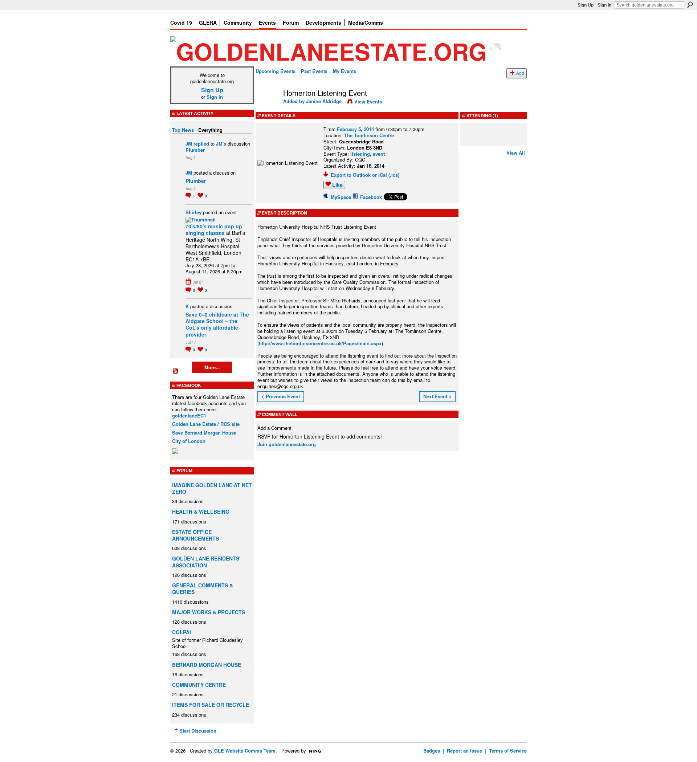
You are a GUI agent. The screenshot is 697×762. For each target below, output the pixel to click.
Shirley (193, 212)
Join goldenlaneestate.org (286, 444)
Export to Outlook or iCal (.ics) (365, 174)
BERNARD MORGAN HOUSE (206, 664)
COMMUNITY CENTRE (199, 684)
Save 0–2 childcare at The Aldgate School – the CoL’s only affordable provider (217, 324)
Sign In (604, 5)
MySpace (341, 196)
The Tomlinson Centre (369, 135)
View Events (368, 101)
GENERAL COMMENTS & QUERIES (202, 588)
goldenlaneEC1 (189, 415)
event (379, 153)
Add (520, 73)
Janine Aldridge (324, 101)
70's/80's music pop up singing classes (214, 229)
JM (189, 143)
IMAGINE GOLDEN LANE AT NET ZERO (212, 488)
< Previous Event (280, 396)
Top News (183, 129)
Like (337, 184)
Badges (431, 750)
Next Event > (437, 396)
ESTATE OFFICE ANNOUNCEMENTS (195, 535)
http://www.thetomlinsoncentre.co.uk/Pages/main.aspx (320, 343)
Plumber (195, 149)
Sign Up (586, 5)
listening (360, 153)
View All (515, 152)
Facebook (371, 196)
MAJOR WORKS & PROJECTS (208, 612)
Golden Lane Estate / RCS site (206, 423)
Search (690, 4)
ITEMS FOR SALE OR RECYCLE (210, 704)
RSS (175, 371)
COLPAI (181, 632)
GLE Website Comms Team (245, 750)
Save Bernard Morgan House (204, 432)
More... (212, 367)
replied (201, 143)
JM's (221, 143)
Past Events (314, 71)
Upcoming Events (275, 71)
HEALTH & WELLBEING (200, 511)
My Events (344, 71)
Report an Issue (464, 750)
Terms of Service (508, 750)
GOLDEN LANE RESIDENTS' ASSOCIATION (206, 562)
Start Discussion (197, 730)
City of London (188, 440)
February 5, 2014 (355, 129)
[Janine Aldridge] (267, 108)
